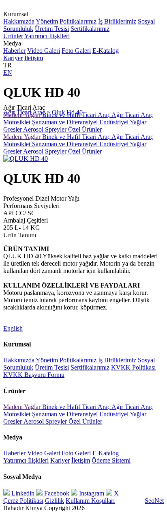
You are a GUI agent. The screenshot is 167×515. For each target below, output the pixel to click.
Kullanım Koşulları (90, 500)
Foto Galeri (76, 50)
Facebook (56, 493)
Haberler (14, 50)
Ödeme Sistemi (111, 460)
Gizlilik (54, 500)
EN (7, 72)
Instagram (90, 493)
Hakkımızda (18, 21)
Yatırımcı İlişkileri (47, 35)
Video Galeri (43, 50)
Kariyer (13, 57)
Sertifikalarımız (90, 28)
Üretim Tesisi (52, 28)
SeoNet (154, 500)
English (13, 328)
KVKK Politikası (133, 367)
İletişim (33, 57)
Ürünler (13, 35)
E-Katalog (105, 50)
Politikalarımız (78, 21)
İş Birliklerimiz (117, 21)
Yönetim (47, 21)
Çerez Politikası (23, 500)
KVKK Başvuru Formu (33, 374)
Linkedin (22, 493)
